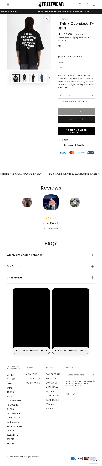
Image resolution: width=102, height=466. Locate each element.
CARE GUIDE (52, 400)
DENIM (10, 374)
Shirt (9, 387)
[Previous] (9, 202)
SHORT (10, 396)
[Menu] (8, 4)
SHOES (10, 409)
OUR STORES (33, 382)
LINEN (10, 383)
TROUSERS (12, 404)
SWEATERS (12, 434)
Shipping (74, 38)
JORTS (10, 392)
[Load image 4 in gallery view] (42, 78)
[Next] (92, 202)
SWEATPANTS (14, 400)
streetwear (63, 19)
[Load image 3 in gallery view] (33, 78)
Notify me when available (76, 131)
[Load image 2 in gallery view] (24, 78)
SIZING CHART (53, 395)
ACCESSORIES (14, 413)
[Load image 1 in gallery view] (16, 78)
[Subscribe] (93, 375)
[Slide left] (8, 78)
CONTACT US (33, 378)
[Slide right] (50, 78)
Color (60, 62)
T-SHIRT (11, 379)
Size (59, 46)
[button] (80, 4)
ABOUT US (31, 374)
